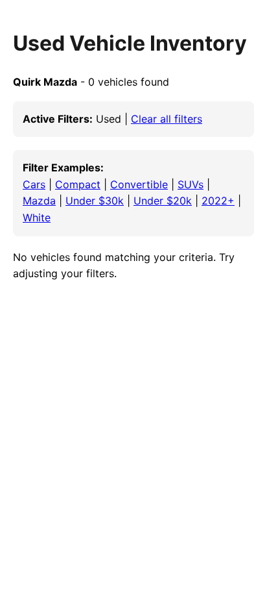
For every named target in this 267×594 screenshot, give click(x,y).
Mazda (39, 200)
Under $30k (94, 200)
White (37, 217)
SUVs (190, 184)
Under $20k (163, 200)
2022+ (218, 200)
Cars (34, 184)
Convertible (139, 184)
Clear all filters (166, 118)
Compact (77, 184)
